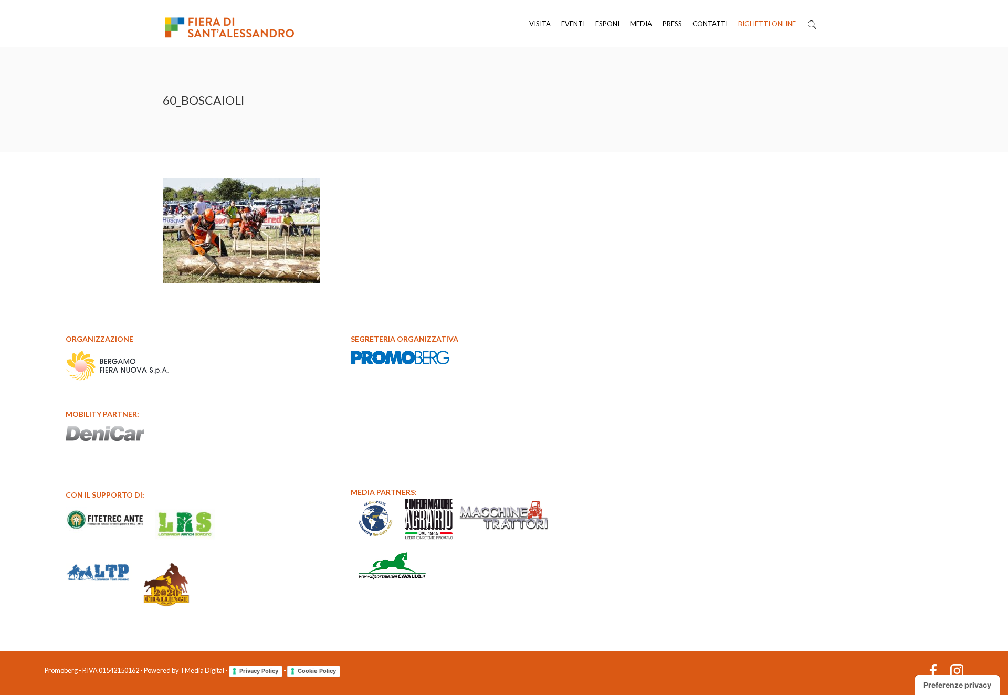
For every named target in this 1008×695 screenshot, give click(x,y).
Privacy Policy (258, 671)
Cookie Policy (317, 671)
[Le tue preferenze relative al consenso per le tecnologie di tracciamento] (957, 685)
